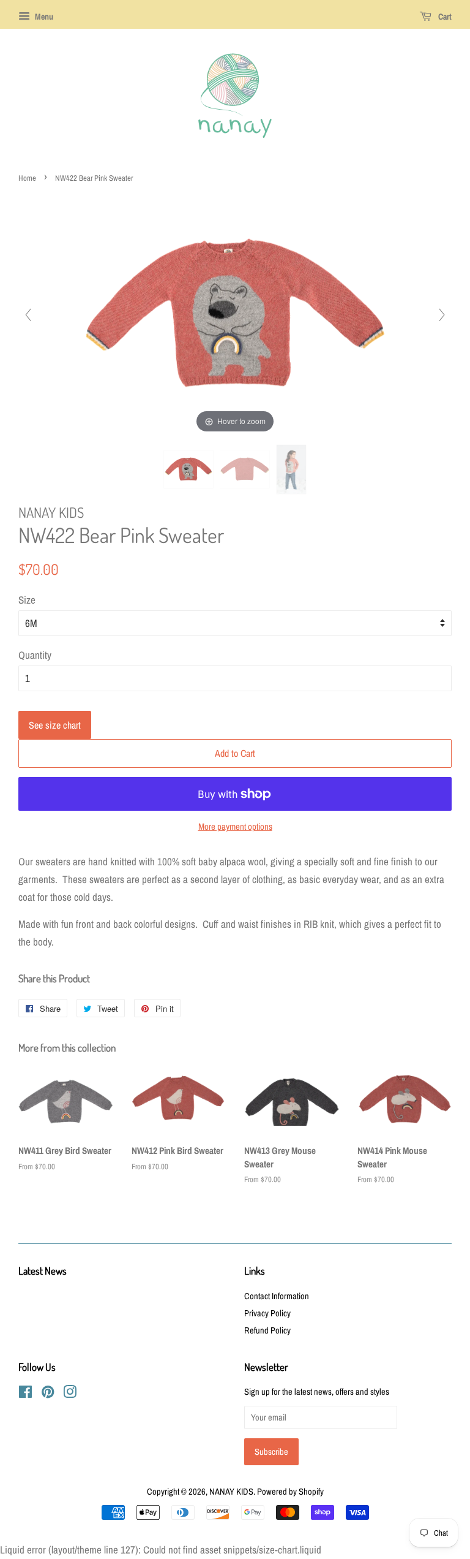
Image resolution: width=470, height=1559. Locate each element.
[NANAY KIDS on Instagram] (69, 1394)
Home (27, 178)
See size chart (55, 725)
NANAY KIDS (231, 1491)
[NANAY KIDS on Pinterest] (47, 1394)
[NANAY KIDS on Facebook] (25, 1394)
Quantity (34, 655)
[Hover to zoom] (234, 313)
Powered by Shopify (290, 1491)
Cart (444, 16)
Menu (43, 16)
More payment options (235, 826)
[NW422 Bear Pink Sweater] (188, 469)
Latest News (42, 1270)
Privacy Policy (267, 1313)
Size (26, 600)
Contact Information (276, 1296)
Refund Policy (267, 1330)
